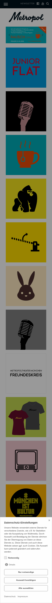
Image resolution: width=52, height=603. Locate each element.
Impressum (23, 596)
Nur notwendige (26, 572)
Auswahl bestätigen (26, 580)
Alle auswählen (26, 588)
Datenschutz (10, 596)
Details (12, 564)
